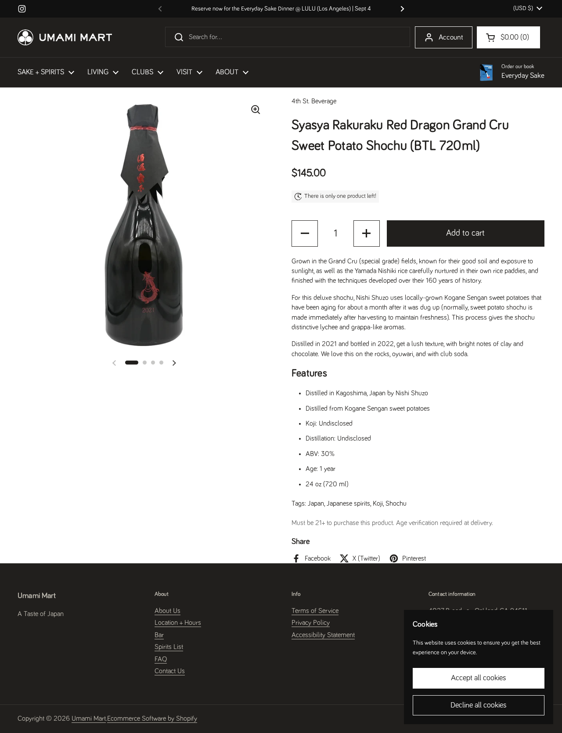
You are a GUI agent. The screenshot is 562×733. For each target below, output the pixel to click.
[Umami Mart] (65, 37)
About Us (167, 610)
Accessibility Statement (323, 634)
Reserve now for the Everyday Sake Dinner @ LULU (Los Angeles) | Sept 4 (281, 9)
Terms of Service (315, 610)
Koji (378, 503)
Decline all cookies (478, 705)
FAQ (161, 659)
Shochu (396, 503)
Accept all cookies (478, 678)
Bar (159, 634)
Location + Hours (178, 622)
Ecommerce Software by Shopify (152, 718)
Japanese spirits (348, 503)
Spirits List (169, 646)
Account (451, 37)
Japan (316, 503)
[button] (131, 363)
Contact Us (170, 671)
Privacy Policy (311, 622)
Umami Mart (89, 718)
